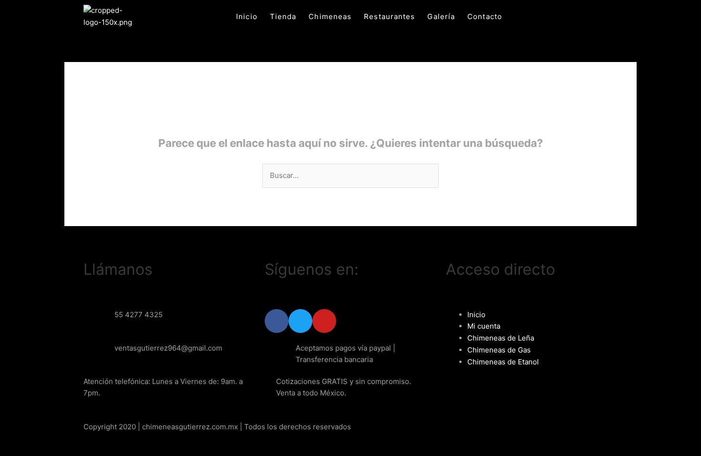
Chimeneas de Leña (500, 337)
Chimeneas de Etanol (503, 361)
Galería (441, 16)
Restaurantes (389, 16)
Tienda (283, 16)
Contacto (484, 16)
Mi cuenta (483, 326)
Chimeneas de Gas (499, 349)
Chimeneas (330, 16)
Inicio (247, 16)
